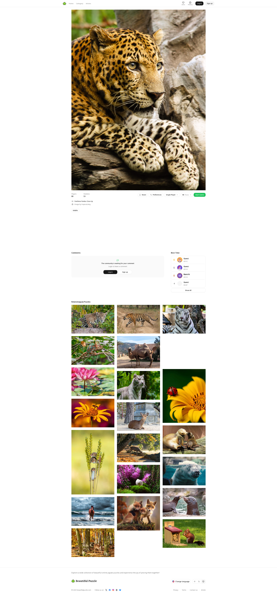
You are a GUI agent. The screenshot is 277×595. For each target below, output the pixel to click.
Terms (184, 590)
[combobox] (187, 195)
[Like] (75, 13)
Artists (88, 3)
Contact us (194, 590)
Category (79, 3)
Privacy (175, 590)
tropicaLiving (85, 204)
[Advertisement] (136, 230)
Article (203, 590)
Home (71, 3)
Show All (188, 290)
